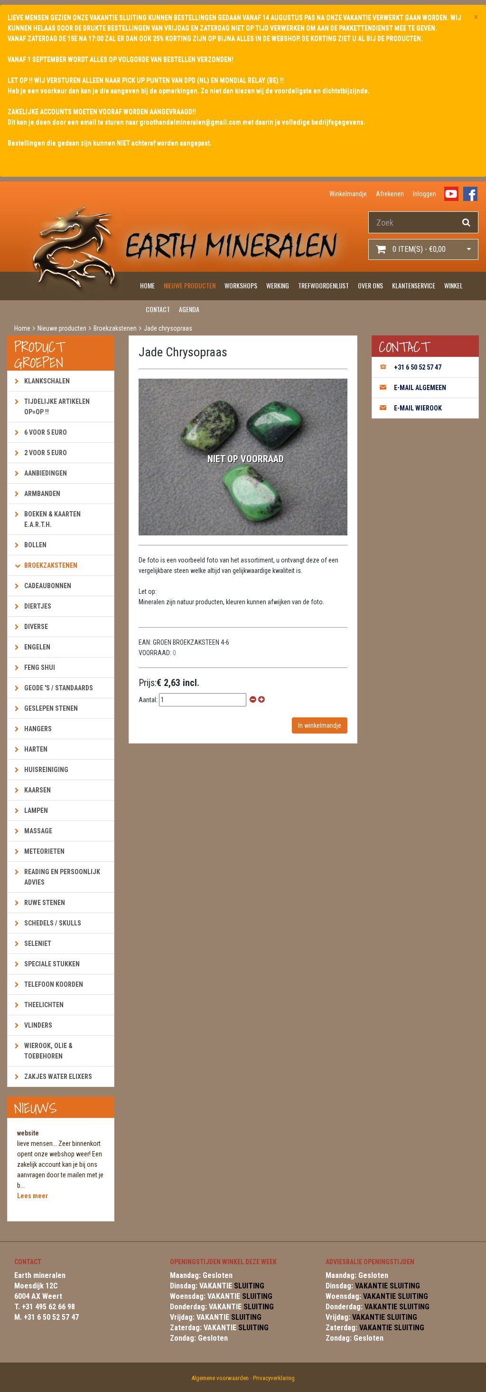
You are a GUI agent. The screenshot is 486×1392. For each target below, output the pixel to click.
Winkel (453, 285)
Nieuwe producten (189, 285)
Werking (277, 285)
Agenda (189, 309)
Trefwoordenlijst (323, 285)
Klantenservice (413, 285)
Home (147, 285)
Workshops (240, 285)
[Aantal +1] (261, 700)
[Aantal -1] (253, 700)
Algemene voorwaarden (220, 1378)
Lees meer (32, 1196)
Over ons (370, 285)
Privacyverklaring (274, 1378)
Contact (158, 309)
